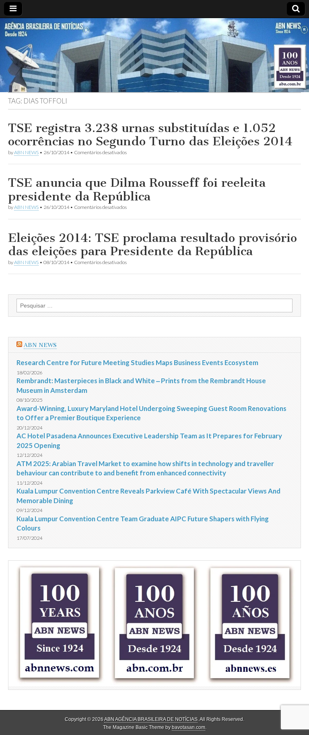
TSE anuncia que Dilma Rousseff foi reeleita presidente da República (137, 189)
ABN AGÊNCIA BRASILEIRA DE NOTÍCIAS (151, 719)
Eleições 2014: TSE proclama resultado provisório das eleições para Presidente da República (152, 245)
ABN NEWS (26, 152)
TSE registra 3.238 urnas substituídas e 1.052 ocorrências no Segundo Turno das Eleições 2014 (150, 135)
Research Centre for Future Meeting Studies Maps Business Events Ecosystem (137, 362)
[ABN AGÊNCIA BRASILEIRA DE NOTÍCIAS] (154, 55)
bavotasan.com (188, 727)
